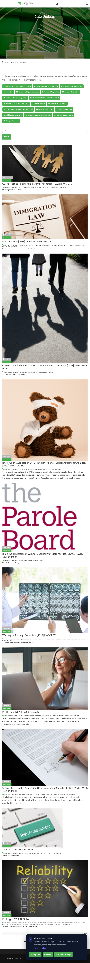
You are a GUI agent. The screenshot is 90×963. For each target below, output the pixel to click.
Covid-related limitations (33, 716)
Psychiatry (15, 187)
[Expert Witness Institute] (25, 3)
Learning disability (27, 923)
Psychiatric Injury (24, 469)
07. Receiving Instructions (57, 245)
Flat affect (53, 716)
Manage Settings (63, 954)
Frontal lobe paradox (53, 639)
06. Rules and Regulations (54, 469)
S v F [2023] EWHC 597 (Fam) (17, 849)
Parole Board (23, 560)
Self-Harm (56, 794)
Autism (21, 794)
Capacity (24, 639)
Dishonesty (7, 245)
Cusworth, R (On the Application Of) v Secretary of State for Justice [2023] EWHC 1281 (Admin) (45, 789)
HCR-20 (35, 794)
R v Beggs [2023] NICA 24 (15, 919)
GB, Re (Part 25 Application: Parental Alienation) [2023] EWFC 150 (37, 184)
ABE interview (66, 923)
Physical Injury (34, 469)
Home (6, 62)
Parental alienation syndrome (27, 187)
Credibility (29, 245)
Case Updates (6, 180)
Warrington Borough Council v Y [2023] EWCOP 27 (29, 635)
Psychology (7, 187)
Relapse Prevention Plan (45, 794)
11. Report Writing (42, 187)
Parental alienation (24, 372)
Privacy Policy (40, 948)
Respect (61, 794)
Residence (30, 639)
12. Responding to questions (57, 187)
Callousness (45, 716)
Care (5, 639)
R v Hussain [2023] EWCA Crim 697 (20, 712)
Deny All (47, 954)
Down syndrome (75, 923)
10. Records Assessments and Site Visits (71, 639)
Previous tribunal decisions (40, 245)
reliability (43, 923)
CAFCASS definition (36, 372)
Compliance (22, 716)
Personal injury (9, 923)
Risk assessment (27, 794)
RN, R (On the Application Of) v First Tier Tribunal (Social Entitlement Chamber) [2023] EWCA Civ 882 (44, 464)
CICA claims (42, 469)
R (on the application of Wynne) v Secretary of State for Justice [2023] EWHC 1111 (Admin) (42, 555)
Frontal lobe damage (40, 639)
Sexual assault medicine (54, 923)
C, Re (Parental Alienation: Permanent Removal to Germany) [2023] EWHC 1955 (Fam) (44, 367)
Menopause (10, 924)
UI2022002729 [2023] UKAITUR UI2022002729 (26, 241)
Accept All (35, 954)
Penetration (17, 924)
